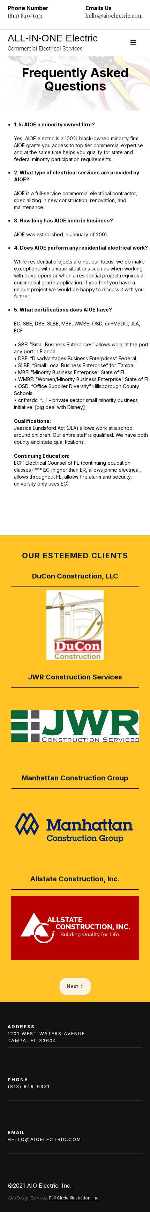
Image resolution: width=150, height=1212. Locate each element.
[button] (133, 42)
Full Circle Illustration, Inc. (74, 1198)
